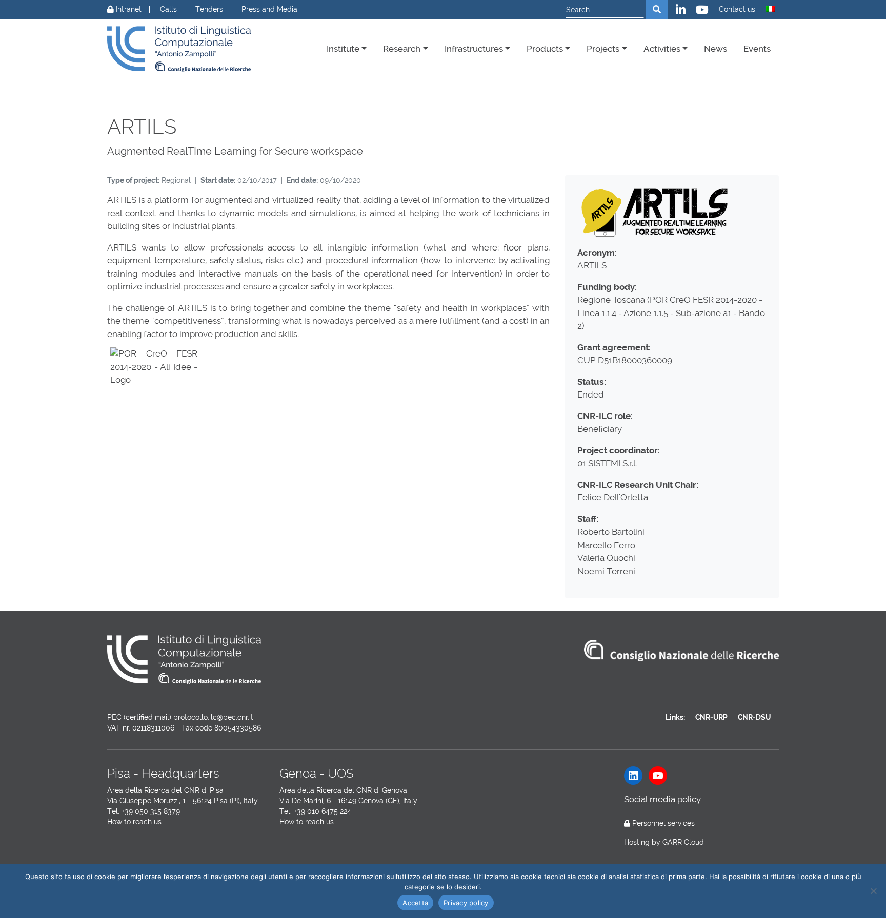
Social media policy (662, 799)
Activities (661, 49)
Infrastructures (474, 49)
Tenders (209, 9)
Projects (603, 49)
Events (757, 49)
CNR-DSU (754, 717)
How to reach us (134, 822)
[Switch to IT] (770, 9)
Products (545, 49)
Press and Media (269, 9)
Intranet (128, 9)
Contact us (737, 9)
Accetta (415, 903)
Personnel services (663, 823)
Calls (168, 9)
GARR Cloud (683, 842)
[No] (873, 891)
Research (401, 49)
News (715, 49)
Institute (343, 49)
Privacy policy (466, 903)
